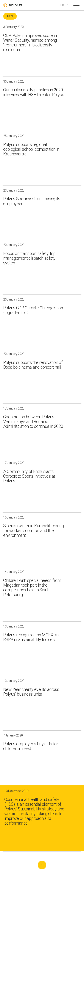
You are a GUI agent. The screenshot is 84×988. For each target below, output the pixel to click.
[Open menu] (76, 5)
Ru (67, 5)
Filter (10, 16)
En (62, 5)
